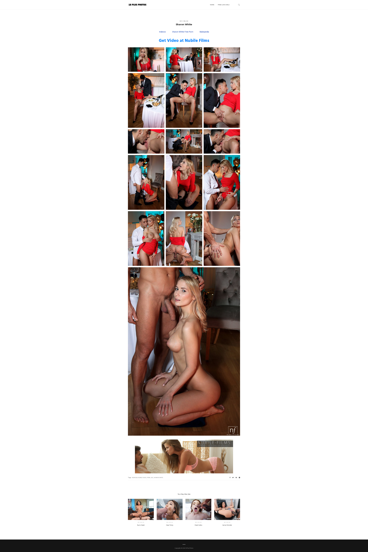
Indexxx (162, 32)
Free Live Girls (223, 4)
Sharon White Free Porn (182, 32)
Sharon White (158, 478)
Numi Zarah (141, 525)
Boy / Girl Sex (184, 21)
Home (212, 4)
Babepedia (204, 32)
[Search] (239, 4)
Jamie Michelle (227, 525)
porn (148, 478)
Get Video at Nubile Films (184, 40)
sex (152, 478)
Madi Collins (198, 525)
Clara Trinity (169, 525)
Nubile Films (142, 478)
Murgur (135, 478)
